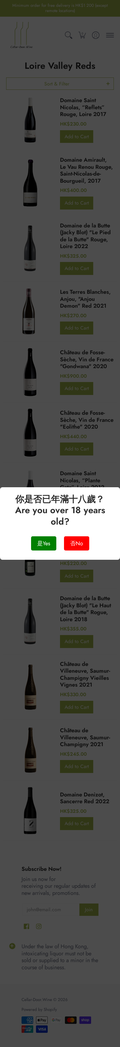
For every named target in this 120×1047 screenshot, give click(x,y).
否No (76, 543)
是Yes (43, 543)
